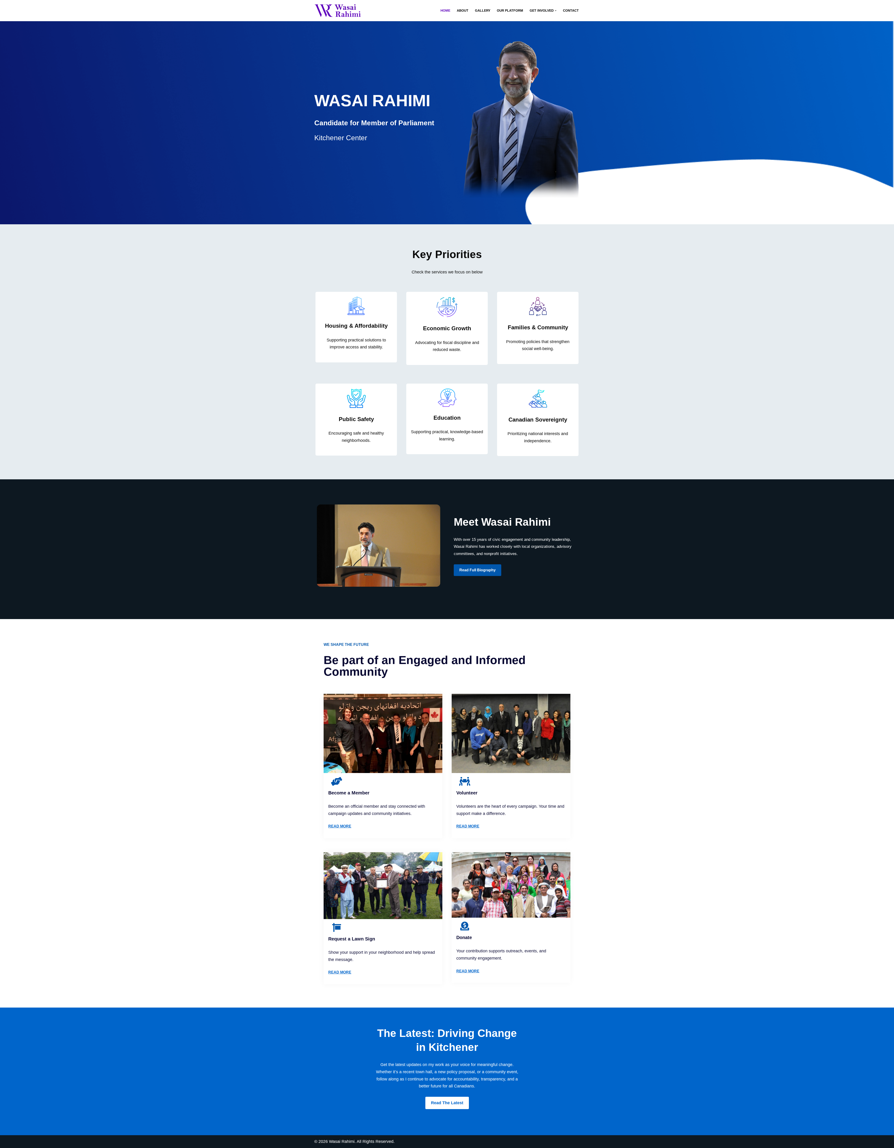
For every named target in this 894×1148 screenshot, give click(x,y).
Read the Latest (447, 1102)
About (462, 10)
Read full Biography (477, 570)
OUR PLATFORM (510, 10)
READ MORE (339, 826)
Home (445, 10)
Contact (571, 10)
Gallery (482, 10)
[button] (555, 10)
